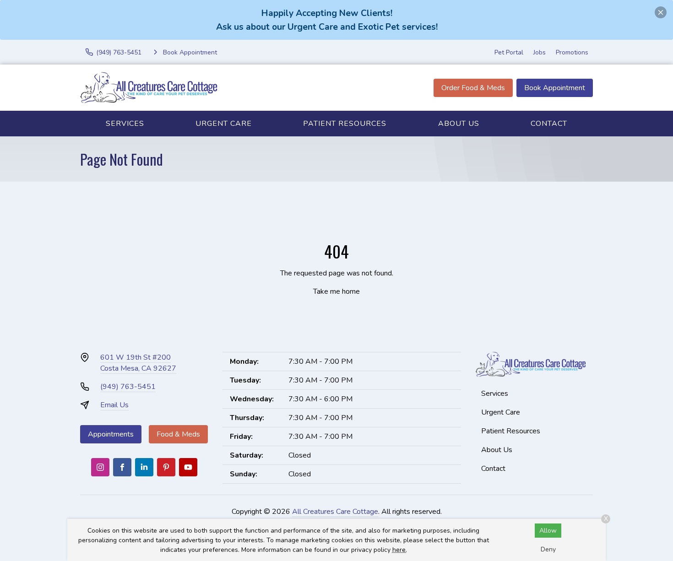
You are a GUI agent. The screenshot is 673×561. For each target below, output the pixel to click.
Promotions (572, 52)
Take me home (336, 291)
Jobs (539, 52)
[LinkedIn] (144, 467)
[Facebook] (122, 467)
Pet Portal (508, 52)
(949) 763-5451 (128, 387)
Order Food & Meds (473, 88)
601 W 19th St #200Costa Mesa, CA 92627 (138, 362)
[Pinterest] (166, 467)
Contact (549, 124)
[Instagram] (100, 467)
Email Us (114, 405)
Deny (548, 549)
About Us (458, 124)
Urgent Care (223, 124)
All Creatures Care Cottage (335, 512)
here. (399, 549)
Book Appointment (554, 88)
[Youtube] (188, 467)
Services (125, 124)
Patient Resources (344, 124)
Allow (548, 530)
